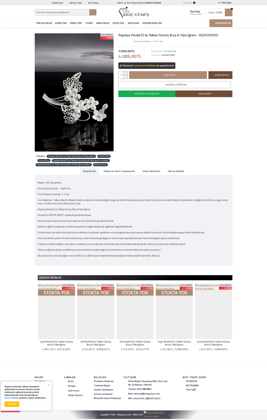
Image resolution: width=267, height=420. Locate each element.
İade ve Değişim (176, 171)
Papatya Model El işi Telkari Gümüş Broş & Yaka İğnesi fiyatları (64, 164)
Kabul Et (12, 404)
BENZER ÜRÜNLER (50, 277)
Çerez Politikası (11, 397)
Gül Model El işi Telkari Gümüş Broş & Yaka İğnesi (95, 343)
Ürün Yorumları (151, 171)
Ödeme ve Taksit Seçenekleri (119, 171)
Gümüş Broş (44, 160)
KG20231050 (103, 156)
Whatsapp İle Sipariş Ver (147, 93)
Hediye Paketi (205, 93)
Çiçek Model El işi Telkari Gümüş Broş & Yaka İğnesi (56, 343)
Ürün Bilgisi (89, 171)
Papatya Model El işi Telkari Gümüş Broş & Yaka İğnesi (71, 156)
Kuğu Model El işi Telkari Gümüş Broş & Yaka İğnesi (174, 343)
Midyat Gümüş (100, 164)
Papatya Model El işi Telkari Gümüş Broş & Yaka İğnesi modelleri (81, 160)
